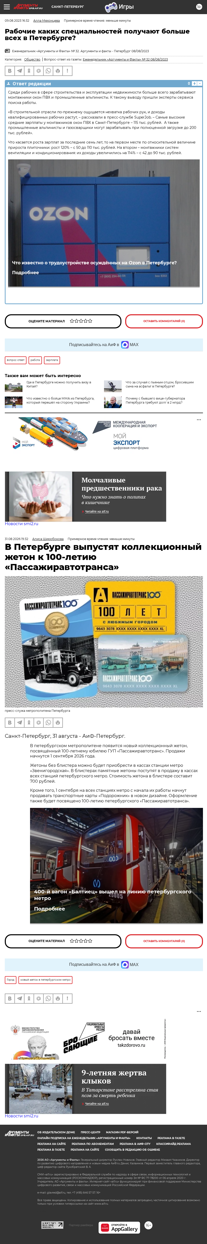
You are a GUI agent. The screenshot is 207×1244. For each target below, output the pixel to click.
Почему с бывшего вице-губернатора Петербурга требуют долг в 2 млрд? (155, 400)
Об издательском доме (56, 1132)
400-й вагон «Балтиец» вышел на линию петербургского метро (112, 895)
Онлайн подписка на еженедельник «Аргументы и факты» (84, 1138)
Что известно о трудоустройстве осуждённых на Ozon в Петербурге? (94, 262)
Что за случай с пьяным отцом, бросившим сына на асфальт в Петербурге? (160, 384)
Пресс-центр (90, 1132)
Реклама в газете (171, 1138)
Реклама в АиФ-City (135, 1144)
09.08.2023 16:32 (17, 20)
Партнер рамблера (81, 1225)
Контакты (144, 1138)
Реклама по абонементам (93, 1144)
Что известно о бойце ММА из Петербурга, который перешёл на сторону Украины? (60, 400)
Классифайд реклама (173, 1144)
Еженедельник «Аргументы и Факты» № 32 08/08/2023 (125, 59)
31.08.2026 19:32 (16, 539)
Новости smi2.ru (21, 523)
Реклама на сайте (51, 1144)
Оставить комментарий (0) (164, 321)
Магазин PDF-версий (122, 1132)
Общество (32, 59)
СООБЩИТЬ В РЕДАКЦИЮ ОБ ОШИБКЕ (132, 1149)
